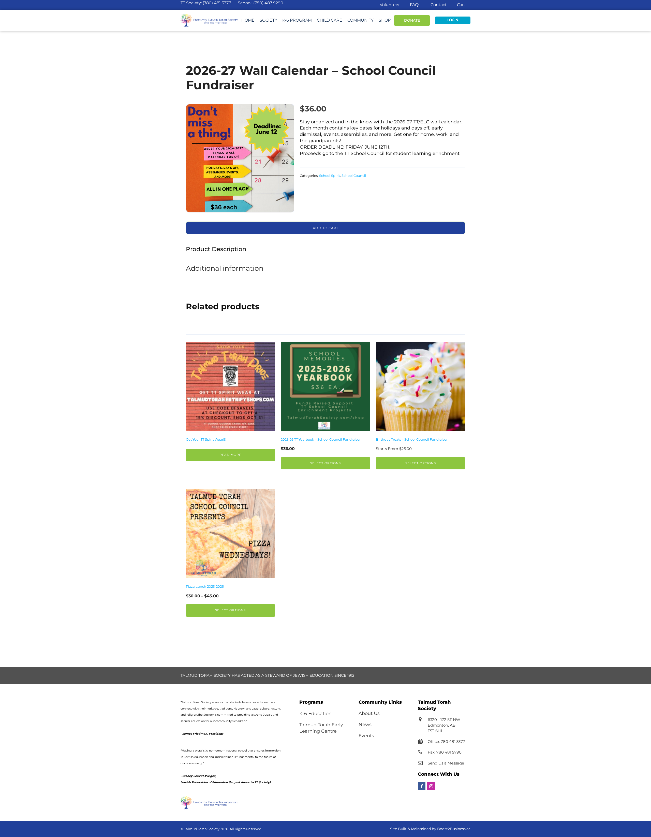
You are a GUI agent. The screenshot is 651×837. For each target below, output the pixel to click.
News (365, 724)
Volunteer (390, 4)
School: (260, 3)
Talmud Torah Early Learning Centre (321, 728)
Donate (412, 20)
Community (360, 20)
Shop (385, 20)
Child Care (329, 20)
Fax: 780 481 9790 (445, 752)
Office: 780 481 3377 (446, 741)
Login (452, 20)
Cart (461, 4)
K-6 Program (297, 20)
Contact (439, 4)
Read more (230, 455)
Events (366, 736)
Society (268, 20)
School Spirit (329, 176)
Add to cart (325, 228)
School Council (354, 176)
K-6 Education (315, 713)
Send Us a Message (446, 763)
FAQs (415, 4)
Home (248, 20)
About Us (369, 713)
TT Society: (206, 3)
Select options (325, 463)
